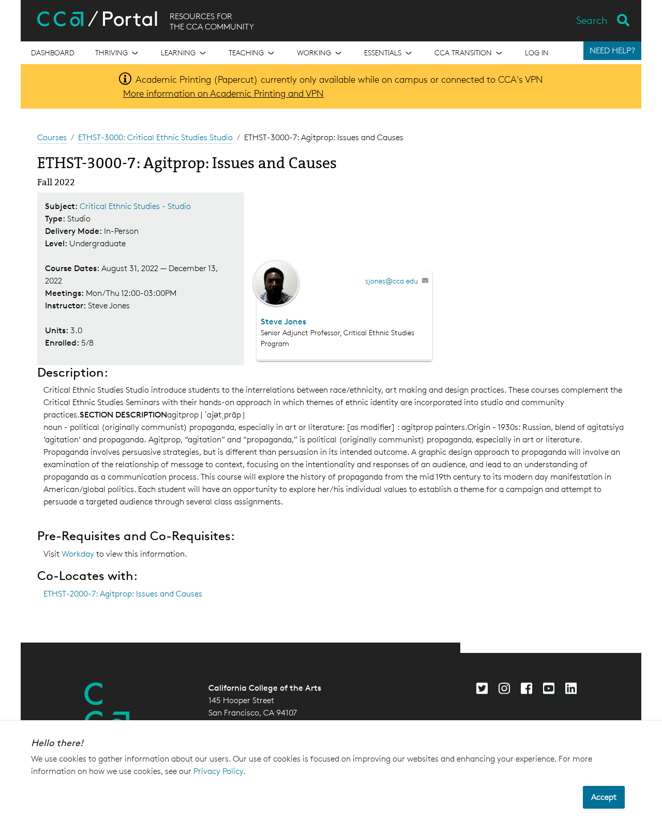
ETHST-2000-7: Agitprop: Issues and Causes (122, 594)
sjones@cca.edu (391, 280)
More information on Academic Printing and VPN (223, 93)
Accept (603, 797)
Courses (52, 137)
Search (592, 20)
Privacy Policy (218, 771)
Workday (79, 554)
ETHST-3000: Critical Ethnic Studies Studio (155, 137)
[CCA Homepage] (107, 708)
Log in (537, 52)
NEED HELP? (612, 50)
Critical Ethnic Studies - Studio (135, 206)
